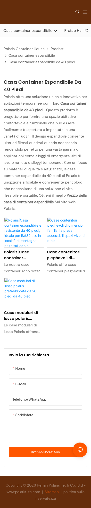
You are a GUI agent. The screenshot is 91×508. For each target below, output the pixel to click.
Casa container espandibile (31, 55)
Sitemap (52, 492)
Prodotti (58, 48)
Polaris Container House (24, 48)
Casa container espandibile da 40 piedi (41, 62)
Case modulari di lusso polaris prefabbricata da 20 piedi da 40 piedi (23, 316)
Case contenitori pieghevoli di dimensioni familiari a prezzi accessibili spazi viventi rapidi (66, 255)
